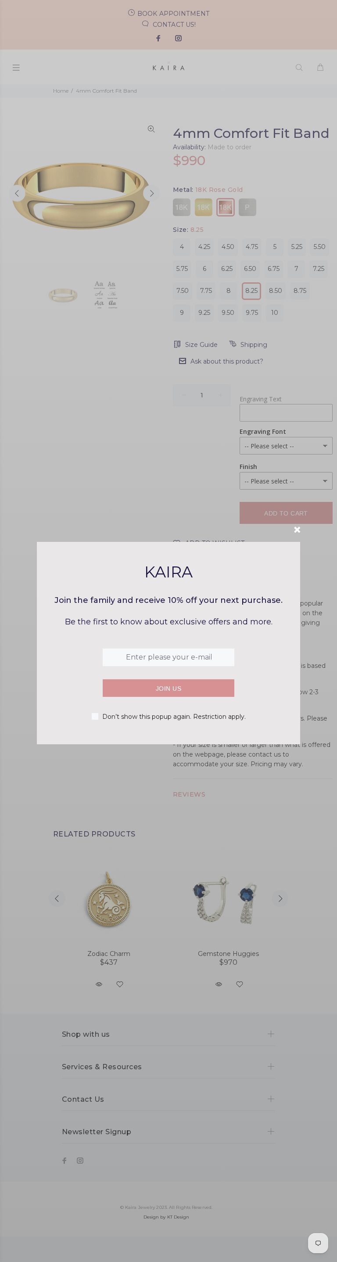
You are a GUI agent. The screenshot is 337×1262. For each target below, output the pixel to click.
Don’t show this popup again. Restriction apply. (174, 717)
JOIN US (168, 688)
